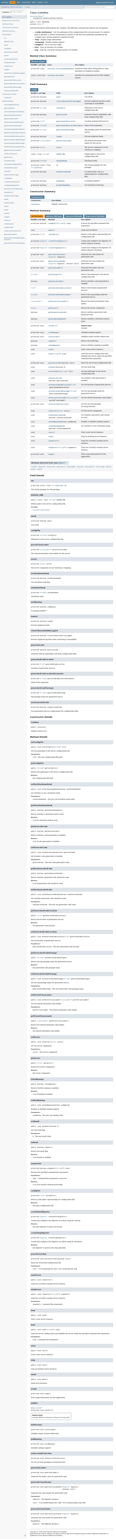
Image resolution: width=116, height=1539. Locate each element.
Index (34, 2)
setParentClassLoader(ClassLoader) (15, 147)
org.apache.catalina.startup (11, 7)
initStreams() (9, 224)
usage (50, 454)
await (6, 45)
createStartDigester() (12, 182)
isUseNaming (53, 345)
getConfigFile (54, 274)
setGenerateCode (55, 378)
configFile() (8, 178)
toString (99, 467)
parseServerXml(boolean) (13, 189)
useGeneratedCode (11, 90)
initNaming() (8, 227)
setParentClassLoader (57, 398)
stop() (6, 210)
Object (40, 24)
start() (6, 206)
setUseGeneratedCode (57, 415)
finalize (50, 467)
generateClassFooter (57, 254)
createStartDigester (57, 241)
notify (79, 467)
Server (42, 147)
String (42, 108)
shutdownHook (9, 62)
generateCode (9, 76)
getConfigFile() (9, 108)
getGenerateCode (55, 281)
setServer (52, 411)
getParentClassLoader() (12, 150)
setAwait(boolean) (10, 168)
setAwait (52, 367)
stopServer (52, 441)
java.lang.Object (36, 16)
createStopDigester (56, 248)
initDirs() (7, 220)
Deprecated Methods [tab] (95, 216)
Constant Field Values (41, 510)
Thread (42, 161)
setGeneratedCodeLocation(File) (15, 136)
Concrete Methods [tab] (73, 216)
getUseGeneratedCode (57, 312)
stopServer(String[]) (11, 196)
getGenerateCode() (11, 119)
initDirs (52, 326)
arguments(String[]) (11, 175)
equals (41, 467)
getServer (52, 308)
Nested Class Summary (10, 20)
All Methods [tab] (36, 216)
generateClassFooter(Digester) (15, 243)
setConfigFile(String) (11, 105)
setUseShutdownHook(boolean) (15, 112)
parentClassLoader (11, 52)
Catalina (27, 7)
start (50, 432)
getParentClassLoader (57, 301)
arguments (52, 223)
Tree (18, 2)
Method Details (7, 101)
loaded (6, 69)
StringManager (37, 167)
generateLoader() (10, 234)
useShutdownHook (11, 59)
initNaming (52, 332)
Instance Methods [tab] (54, 216)
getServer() (8, 157)
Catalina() (7, 97)
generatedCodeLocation (13, 80)
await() (6, 213)
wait (108, 467)
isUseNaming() (9, 161)
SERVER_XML (9, 41)
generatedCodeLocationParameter (15, 83)
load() (6, 199)
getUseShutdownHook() (13, 115)
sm (5, 38)
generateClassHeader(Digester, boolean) (15, 238)
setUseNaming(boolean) (13, 164)
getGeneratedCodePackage (58, 294)
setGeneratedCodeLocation (59, 385)
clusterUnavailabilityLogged (14, 73)
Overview (4, 2)
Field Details (6, 34)
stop (50, 436)
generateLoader (54, 268)
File (42, 121)
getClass (60, 467)
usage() (7, 217)
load (50, 349)
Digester (43, 241)
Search (40, 2)
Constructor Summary (10, 27)
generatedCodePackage (12, 87)
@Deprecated (36, 1408)
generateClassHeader (57, 261)
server (6, 55)
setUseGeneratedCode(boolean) (15, 129)
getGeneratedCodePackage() (14, 140)
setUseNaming (53, 422)
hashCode (70, 467)
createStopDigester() (11, 185)
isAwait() (7, 171)
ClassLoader (45, 141)
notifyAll (89, 467)
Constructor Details (9, 94)
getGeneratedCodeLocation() (14, 133)
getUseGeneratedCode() (13, 126)
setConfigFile (54, 371)
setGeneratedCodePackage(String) (15, 143)
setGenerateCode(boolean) (14, 122)
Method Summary (8, 31)
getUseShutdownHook (56, 319)
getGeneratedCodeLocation (59, 288)
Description (7, 17)
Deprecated (26, 2)
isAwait (51, 341)
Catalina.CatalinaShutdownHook (60, 69)
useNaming (8, 66)
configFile (7, 48)
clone (33, 467)
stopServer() (8, 192)
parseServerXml (54, 363)
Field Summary (7, 24)
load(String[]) (9, 203)
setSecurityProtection (57, 404)
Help (46, 2)
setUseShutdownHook (56, 426)
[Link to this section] (58, 56)
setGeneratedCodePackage (58, 391)
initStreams (53, 337)
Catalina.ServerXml (55, 75)
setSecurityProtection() (12, 231)
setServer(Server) (10, 154)
